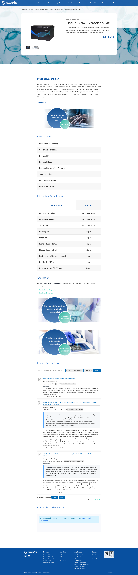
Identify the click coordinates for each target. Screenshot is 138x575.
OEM (61, 555)
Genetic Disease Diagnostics (47, 290)
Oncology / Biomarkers (46, 293)
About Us (94, 555)
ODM (61, 557)
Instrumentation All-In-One (50, 557)
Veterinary (62, 448)
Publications (64, 561)
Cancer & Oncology (51, 448)
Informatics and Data (48, 562)
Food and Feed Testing (80, 562)
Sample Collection (47, 560)
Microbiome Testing (79, 555)
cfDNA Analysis (78, 560)
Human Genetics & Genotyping (53, 396)
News (93, 557)
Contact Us (95, 559)
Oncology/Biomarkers (80, 568)
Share (61, 497)
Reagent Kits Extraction (49, 559)
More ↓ (55, 497)
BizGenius (98, 500)
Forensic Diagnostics (80, 566)
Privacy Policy (111, 572)
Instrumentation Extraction (50, 555)
